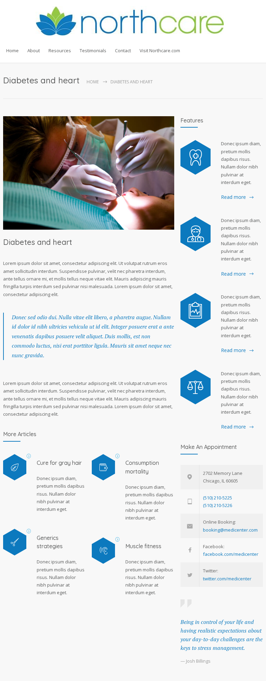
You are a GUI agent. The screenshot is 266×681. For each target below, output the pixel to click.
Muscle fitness (143, 546)
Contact (123, 50)
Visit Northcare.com (160, 50)
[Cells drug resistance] (195, 233)
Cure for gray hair (59, 462)
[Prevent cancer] (195, 387)
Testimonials (93, 50)
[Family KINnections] (133, 21)
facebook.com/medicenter (230, 554)
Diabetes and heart (37, 242)
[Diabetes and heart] (88, 173)
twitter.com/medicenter (227, 579)
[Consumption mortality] (103, 467)
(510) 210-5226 (217, 505)
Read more (233, 197)
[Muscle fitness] (103, 551)
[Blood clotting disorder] (195, 157)
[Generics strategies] (14, 542)
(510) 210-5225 (217, 498)
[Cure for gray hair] (14, 467)
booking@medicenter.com (230, 530)
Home (12, 50)
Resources (59, 50)
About (33, 50)
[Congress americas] (195, 310)
